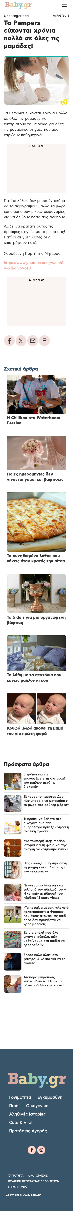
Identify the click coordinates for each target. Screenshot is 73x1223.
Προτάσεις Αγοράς (28, 1131)
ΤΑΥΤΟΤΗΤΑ (16, 1175)
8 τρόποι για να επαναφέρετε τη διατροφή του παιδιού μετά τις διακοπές (44, 780)
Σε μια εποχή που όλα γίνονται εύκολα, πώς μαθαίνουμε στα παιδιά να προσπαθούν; (44, 939)
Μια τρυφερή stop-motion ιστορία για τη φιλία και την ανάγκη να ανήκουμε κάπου (46, 845)
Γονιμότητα (20, 1097)
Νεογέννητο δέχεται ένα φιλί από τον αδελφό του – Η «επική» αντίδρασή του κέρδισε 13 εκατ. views (45, 891)
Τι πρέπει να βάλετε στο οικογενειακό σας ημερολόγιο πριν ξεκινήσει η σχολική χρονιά (46, 825)
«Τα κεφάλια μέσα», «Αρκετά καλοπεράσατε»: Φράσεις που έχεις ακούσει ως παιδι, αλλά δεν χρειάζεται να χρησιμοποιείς (46, 916)
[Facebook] (32, 1150)
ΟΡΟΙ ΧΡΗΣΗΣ (37, 1175)
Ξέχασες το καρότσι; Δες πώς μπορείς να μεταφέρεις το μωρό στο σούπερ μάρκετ (46, 800)
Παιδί (14, 1106)
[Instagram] (41, 1150)
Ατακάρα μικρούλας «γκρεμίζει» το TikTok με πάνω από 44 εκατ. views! (44, 981)
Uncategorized (16, 16)
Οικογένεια (37, 1106)
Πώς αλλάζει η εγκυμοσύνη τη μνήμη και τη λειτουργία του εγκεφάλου (45, 867)
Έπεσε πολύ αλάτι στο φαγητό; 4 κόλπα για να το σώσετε (45, 959)
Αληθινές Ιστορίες (27, 1114)
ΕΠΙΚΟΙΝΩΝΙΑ (17, 1187)
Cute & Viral (20, 1123)
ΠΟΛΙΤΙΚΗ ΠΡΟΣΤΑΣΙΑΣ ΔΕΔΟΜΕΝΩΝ (33, 1181)
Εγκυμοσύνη (50, 1097)
